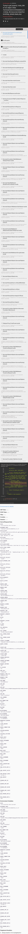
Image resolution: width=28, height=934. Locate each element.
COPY (4, 24)
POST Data (3, 512)
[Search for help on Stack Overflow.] (7, 21)
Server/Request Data (6, 522)
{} (11, 498)
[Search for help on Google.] (3, 21)
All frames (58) (19, 29)
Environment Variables (6, 801)
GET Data (3, 510)
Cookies (2, 517)
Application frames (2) (10, 29)
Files (1, 514)
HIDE (9, 24)
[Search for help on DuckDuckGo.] (5, 21)
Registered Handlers (6, 930)
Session (2, 519)
